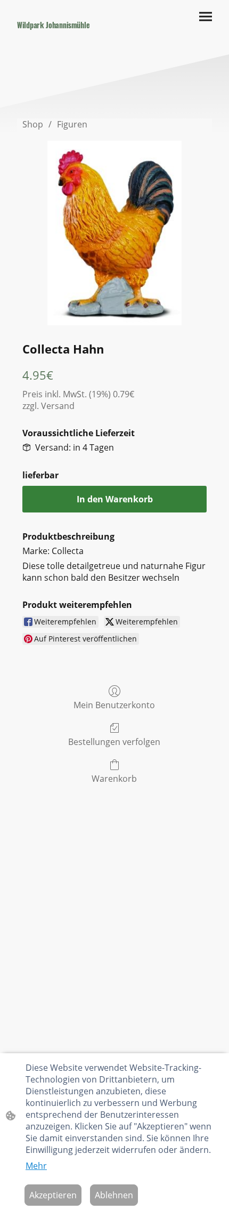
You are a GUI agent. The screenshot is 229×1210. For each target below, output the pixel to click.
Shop (32, 124)
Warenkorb (114, 778)
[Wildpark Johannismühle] (61, 36)
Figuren (72, 124)
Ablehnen (114, 1195)
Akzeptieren (53, 1195)
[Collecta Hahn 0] (114, 233)
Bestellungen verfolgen (114, 741)
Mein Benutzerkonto (114, 704)
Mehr (36, 1166)
